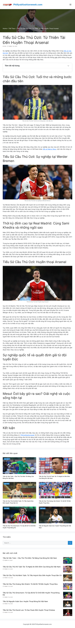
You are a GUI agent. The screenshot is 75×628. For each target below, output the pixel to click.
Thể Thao (6, 459)
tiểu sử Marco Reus (49, 149)
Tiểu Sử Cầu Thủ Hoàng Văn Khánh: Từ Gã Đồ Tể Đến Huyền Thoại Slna (30, 584)
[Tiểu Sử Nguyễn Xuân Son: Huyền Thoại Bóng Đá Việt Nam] (55, 515)
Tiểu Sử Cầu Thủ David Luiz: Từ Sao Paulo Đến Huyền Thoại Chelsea (29, 610)
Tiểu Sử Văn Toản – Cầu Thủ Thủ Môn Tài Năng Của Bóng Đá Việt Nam (30, 558)
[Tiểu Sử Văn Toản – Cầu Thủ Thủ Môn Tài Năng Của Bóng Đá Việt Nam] (19, 465)
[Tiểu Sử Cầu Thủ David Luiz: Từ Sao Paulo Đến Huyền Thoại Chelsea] (67, 612)
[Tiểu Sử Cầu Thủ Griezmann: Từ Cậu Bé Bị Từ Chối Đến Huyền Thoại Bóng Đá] (19, 515)
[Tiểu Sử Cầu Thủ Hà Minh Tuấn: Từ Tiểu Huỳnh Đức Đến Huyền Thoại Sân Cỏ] (19, 490)
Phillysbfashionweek (27, 435)
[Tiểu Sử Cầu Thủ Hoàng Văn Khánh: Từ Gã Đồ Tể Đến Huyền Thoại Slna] (55, 490)
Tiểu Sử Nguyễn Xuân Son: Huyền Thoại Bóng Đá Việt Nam (25, 601)
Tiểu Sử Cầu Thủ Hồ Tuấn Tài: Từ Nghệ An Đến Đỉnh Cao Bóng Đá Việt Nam (32, 567)
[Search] (70, 543)
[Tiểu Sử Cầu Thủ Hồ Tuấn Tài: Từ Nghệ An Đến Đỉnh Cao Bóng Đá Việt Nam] (55, 465)
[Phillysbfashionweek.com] (7, 4)
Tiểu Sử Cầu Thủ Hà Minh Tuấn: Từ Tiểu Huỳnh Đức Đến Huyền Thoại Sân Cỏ (32, 575)
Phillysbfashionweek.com (27, 4)
